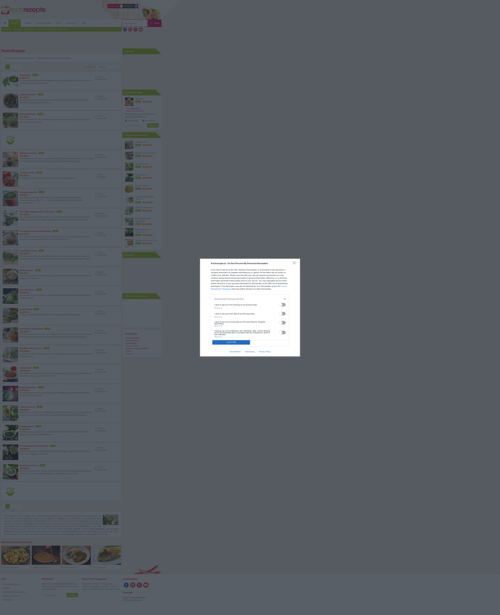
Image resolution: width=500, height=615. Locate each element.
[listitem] (250, 299)
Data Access (250, 352)
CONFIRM (231, 342)
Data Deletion (235, 352)
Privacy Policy (264, 352)
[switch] (282, 304)
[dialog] (250, 308)
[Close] (295, 263)
